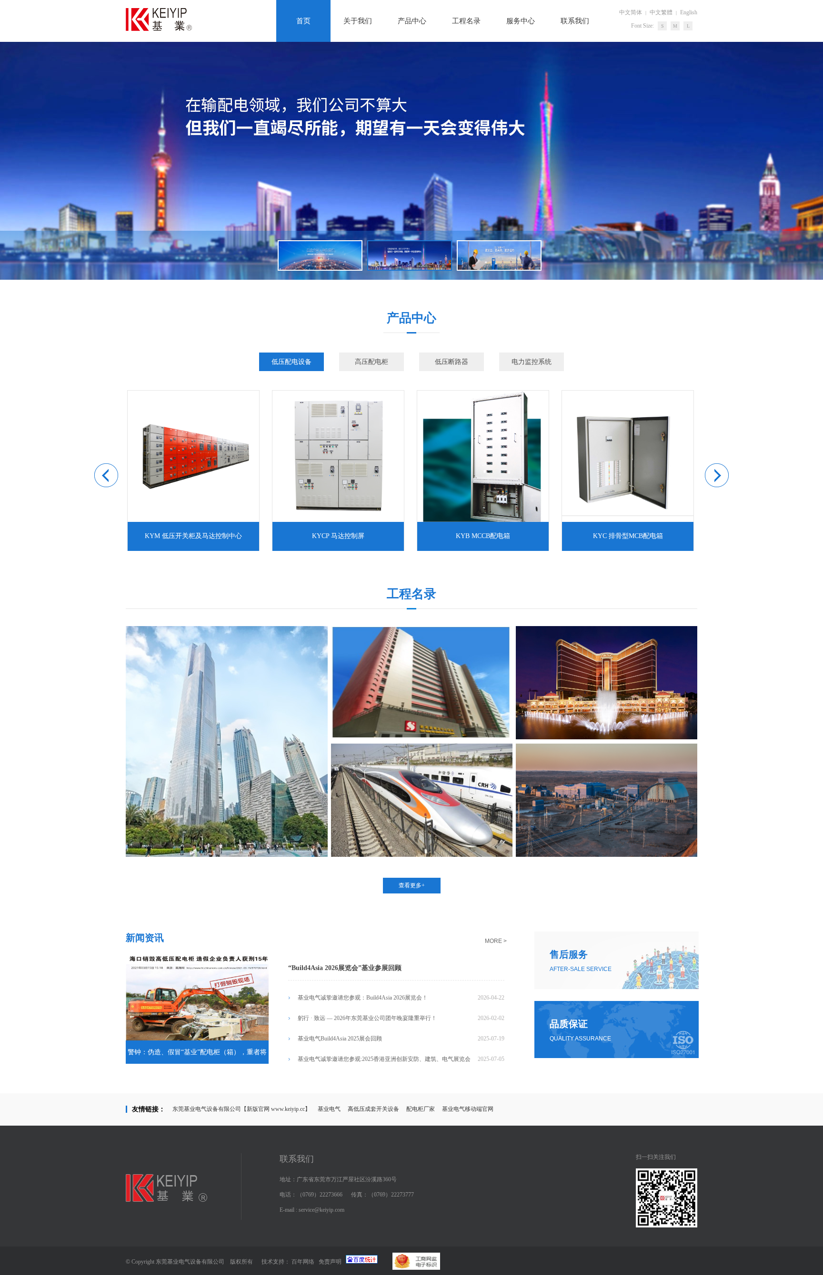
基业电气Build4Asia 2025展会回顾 (340, 1038)
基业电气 (329, 1109)
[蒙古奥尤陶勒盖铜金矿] (606, 855)
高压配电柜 (371, 361)
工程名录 (466, 21)
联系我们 (575, 21)
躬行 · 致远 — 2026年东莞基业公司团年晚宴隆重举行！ (367, 1018)
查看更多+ (412, 885)
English (688, 12)
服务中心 (520, 21)
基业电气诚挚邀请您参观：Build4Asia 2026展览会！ (363, 997)
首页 (303, 21)
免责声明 (330, 1261)
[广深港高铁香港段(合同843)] (421, 855)
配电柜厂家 (420, 1109)
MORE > (496, 941)
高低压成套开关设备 (373, 1109)
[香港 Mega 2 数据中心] (421, 737)
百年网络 (302, 1261)
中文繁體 (661, 12)
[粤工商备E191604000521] (409, 1268)
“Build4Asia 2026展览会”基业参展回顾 (344, 967)
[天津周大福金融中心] (227, 855)
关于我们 (357, 21)
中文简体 (630, 12)
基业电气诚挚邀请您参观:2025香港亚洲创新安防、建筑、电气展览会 (384, 1059)
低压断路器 (451, 361)
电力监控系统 (532, 361)
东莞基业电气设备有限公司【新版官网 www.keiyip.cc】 (241, 1109)
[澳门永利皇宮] (606, 737)
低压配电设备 (291, 361)
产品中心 (412, 21)
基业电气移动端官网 (467, 1109)
